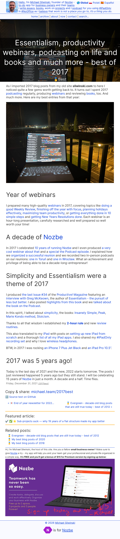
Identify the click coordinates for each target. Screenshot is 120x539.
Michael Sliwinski (40, 2)
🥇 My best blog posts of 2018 (26, 443)
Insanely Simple (86, 313)
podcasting (14, 93)
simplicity (51, 313)
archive (44, 16)
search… (84, 16)
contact (72, 16)
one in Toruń (37, 259)
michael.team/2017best (52, 391)
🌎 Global (82, 2)
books (39, 8)
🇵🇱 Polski (94, 2)
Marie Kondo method (20, 316)
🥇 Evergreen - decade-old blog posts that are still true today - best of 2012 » (88, 404)
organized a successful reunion (33, 255)
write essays (27, 8)
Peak (101, 313)
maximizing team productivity (44, 213)
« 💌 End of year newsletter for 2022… (31, 403)
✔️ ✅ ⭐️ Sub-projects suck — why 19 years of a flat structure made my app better (55, 421)
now (62, 16)
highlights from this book (64, 302)
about (54, 16)
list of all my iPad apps (55, 337)
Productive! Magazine (72, 294)
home (34, 16)
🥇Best (60, 79)
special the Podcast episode (69, 251)
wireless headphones (62, 341)
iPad (46, 334)
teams (70, 5)
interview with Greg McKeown (27, 298)
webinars (58, 93)
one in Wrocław (63, 259)
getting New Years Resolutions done (56, 217)
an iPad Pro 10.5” (99, 348)
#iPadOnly (105, 8)
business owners (45, 5)
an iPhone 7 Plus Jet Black (62, 348)
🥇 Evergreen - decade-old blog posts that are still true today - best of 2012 (53, 435)
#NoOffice (27, 11)
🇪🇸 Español (107, 2)
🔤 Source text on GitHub (20, 396)
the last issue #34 (34, 294)
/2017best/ (43, 383)
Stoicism (43, 316)
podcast (77, 8)
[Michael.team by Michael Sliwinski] (12, 7)
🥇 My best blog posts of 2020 (26, 439)
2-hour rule (75, 323)
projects (60, 8)
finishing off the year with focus (59, 209)
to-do (22, 5)
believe (43, 11)
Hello (22, 2)
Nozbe (69, 2)
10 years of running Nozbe (53, 248)
